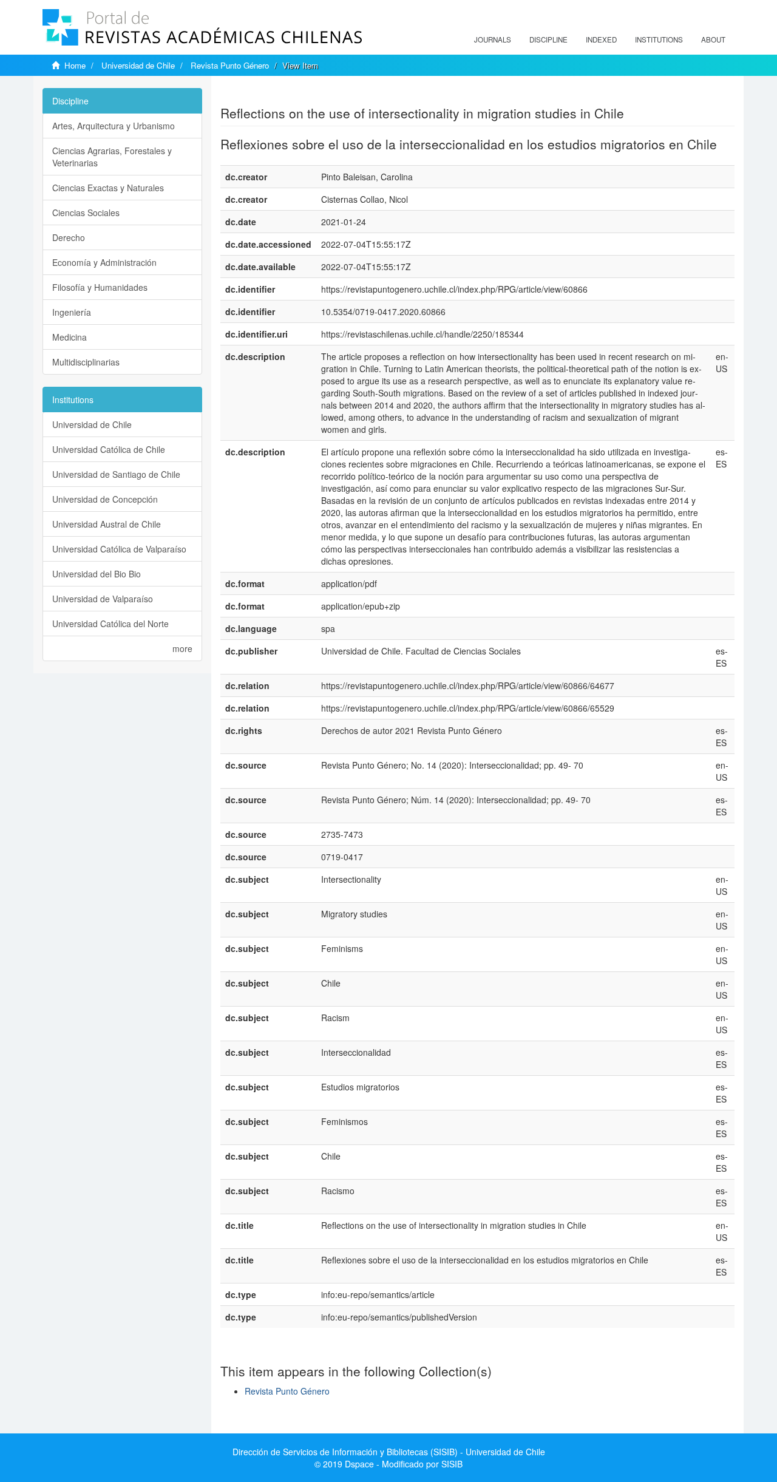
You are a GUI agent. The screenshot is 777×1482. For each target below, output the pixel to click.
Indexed (601, 39)
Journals (492, 39)
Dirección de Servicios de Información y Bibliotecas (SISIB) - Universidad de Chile (388, 1452)
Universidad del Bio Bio (96, 574)
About (713, 39)
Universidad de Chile (138, 65)
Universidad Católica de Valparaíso (119, 549)
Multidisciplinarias (86, 362)
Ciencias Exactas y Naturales (108, 188)
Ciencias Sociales (86, 212)
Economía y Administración (104, 262)
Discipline (548, 39)
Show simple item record (267, 94)
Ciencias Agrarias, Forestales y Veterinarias (112, 156)
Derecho (68, 237)
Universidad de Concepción (105, 499)
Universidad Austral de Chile (106, 524)
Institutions (659, 39)
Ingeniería (71, 312)
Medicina (69, 337)
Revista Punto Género (230, 65)
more (182, 648)
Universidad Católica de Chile (108, 449)
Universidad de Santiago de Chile (116, 474)
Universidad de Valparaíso (102, 599)
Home (75, 65)
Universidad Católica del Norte (110, 623)
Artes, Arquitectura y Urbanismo (113, 126)
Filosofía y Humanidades (100, 287)
